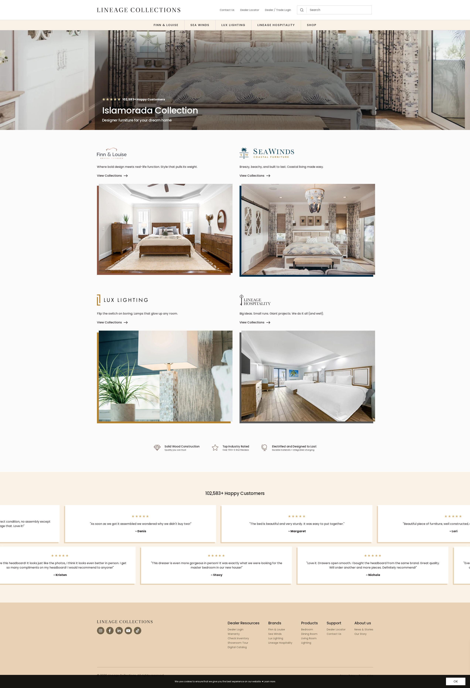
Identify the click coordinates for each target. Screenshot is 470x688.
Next (467, 545)
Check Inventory (238, 638)
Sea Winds (199, 25)
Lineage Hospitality (276, 25)
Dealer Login (235, 629)
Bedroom (307, 629)
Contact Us (227, 10)
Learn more (269, 681)
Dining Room (309, 634)
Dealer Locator (249, 10)
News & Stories (363, 629)
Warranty (234, 634)
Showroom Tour (238, 643)
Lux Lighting (233, 25)
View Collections (109, 176)
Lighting (306, 643)
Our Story (360, 634)
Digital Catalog (237, 647)
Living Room (309, 638)
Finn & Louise (166, 25)
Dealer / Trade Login (278, 10)
